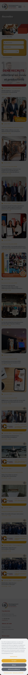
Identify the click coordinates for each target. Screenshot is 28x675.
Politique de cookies (8, 672)
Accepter (14, 660)
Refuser (14, 665)
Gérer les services (13, 656)
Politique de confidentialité (18, 672)
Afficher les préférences (14, 669)
